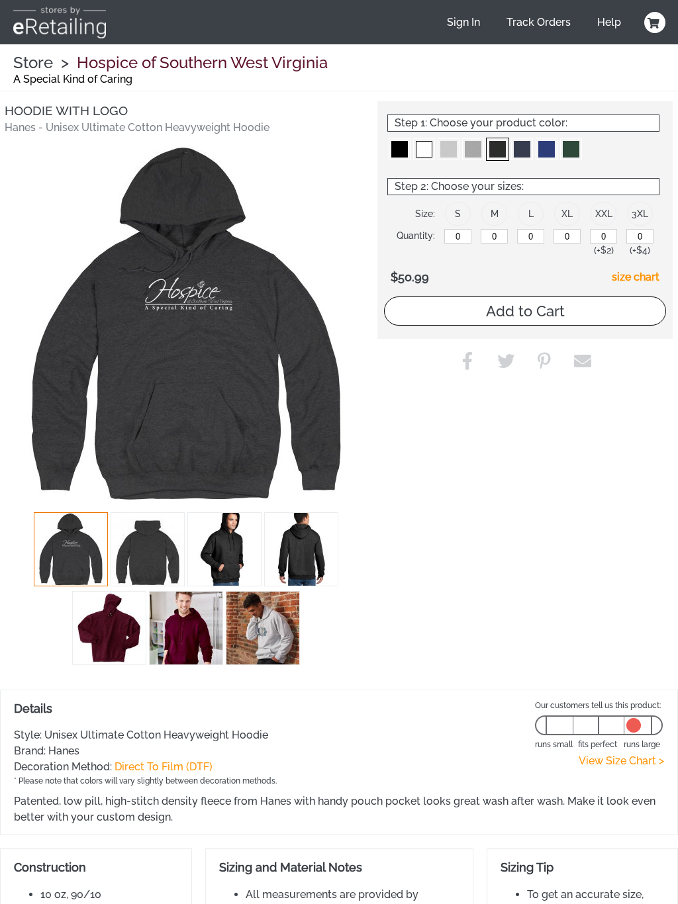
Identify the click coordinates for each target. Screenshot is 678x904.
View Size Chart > (621, 760)
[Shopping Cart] (652, 22)
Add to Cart (525, 311)
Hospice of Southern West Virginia (202, 62)
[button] (70, 549)
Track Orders (539, 22)
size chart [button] (635, 277)
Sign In (463, 22)
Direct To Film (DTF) (164, 766)
